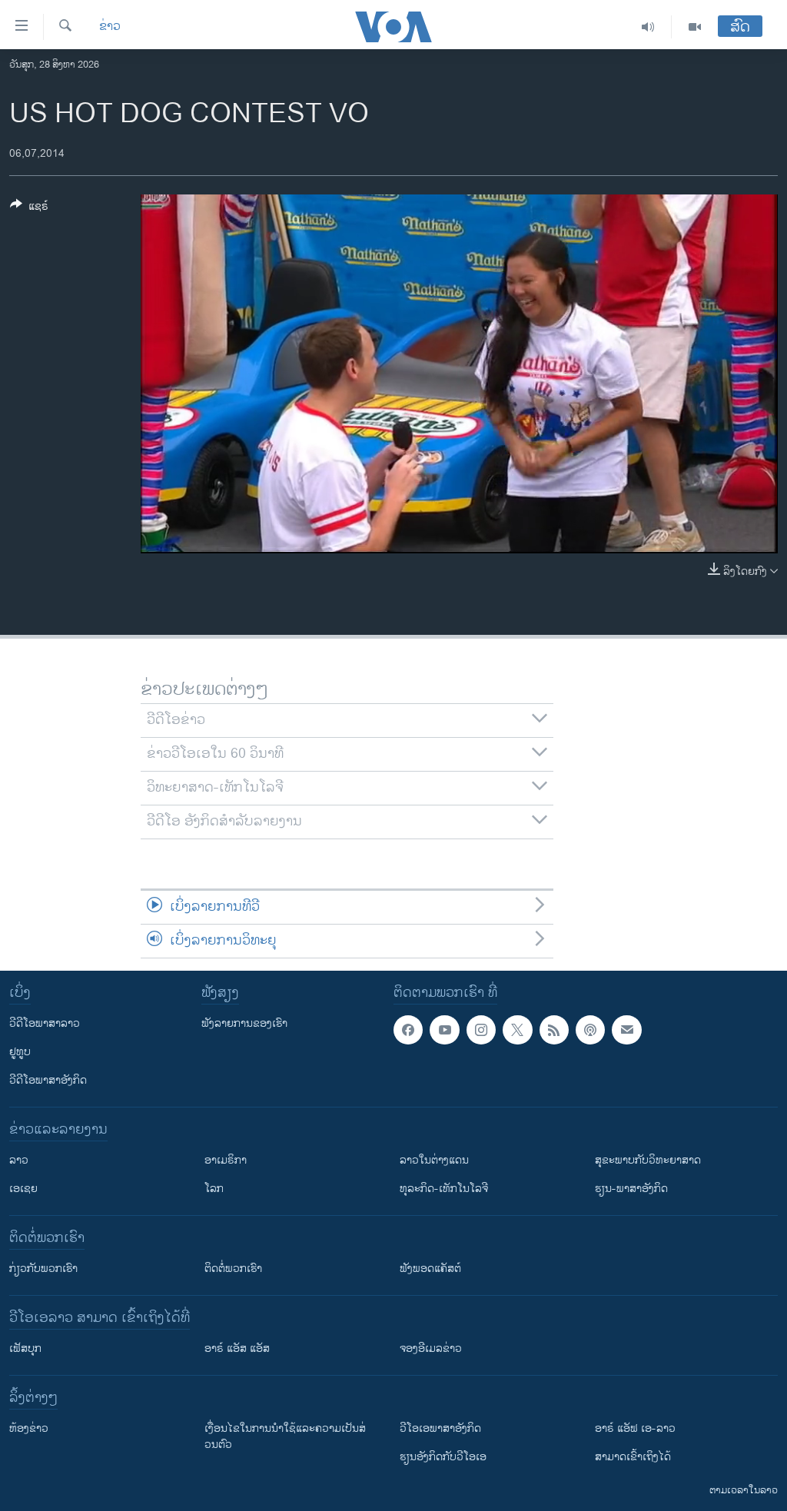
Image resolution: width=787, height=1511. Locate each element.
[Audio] (648, 26)
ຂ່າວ (110, 27)
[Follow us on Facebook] (408, 1029)
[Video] (695, 26)
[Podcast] (590, 1029)
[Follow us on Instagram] (481, 1029)
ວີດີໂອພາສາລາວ (44, 1023)
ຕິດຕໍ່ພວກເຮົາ (233, 1268)
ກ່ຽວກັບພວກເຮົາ (43, 1268)
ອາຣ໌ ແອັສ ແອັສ (237, 1348)
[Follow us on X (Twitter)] (517, 1029)
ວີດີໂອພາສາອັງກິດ (48, 1080)
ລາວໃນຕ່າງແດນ (434, 1160)
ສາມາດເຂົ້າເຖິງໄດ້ (633, 1457)
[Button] (29, 208)
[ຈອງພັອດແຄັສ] (626, 1029)
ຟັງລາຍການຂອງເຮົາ (244, 1023)
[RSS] (554, 1029)
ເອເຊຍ (23, 1189)
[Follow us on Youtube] (444, 1029)
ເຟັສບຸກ (25, 1348)
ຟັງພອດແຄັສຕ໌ (430, 1268)
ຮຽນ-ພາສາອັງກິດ (631, 1189)
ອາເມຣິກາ (225, 1160)
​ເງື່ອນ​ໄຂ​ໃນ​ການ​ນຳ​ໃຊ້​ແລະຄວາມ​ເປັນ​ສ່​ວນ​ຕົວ (285, 1436)
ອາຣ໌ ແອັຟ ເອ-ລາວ (635, 1428)
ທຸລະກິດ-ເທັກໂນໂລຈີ (444, 1189)
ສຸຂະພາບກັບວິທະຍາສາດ (648, 1160)
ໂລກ (214, 1189)
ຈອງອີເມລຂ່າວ (431, 1348)
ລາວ (18, 1160)
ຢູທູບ (20, 1052)
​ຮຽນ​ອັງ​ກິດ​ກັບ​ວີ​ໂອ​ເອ (443, 1457)
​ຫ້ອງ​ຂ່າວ (28, 1428)
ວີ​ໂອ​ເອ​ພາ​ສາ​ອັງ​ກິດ (440, 1428)
